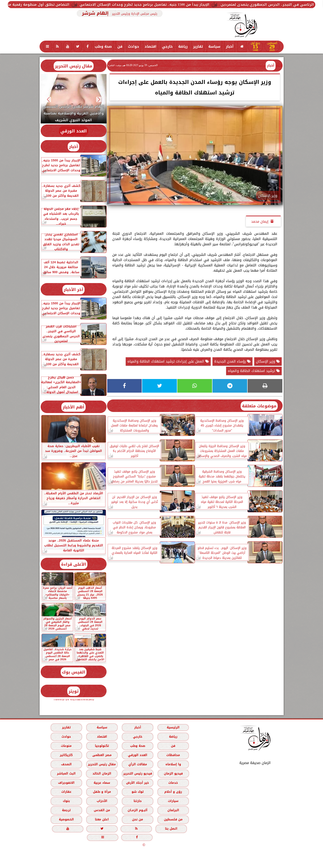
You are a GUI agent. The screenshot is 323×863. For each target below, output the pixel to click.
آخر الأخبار (73, 289)
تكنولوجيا (102, 746)
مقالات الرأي (137, 764)
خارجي (167, 46)
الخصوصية (66, 819)
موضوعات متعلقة (259, 406)
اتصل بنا (171, 829)
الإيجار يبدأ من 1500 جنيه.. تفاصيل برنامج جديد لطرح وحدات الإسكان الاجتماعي (203, 4)
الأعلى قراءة (73, 564)
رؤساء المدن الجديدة (230, 361)
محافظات (173, 755)
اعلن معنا (102, 819)
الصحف (66, 764)
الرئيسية (173, 727)
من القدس (102, 810)
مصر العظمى (101, 755)
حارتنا (137, 801)
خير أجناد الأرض (137, 783)
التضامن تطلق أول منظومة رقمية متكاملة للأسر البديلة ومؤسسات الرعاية (65, 4)
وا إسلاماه (173, 764)
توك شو (137, 792)
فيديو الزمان (173, 773)
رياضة (183, 46)
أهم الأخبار (73, 407)
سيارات (173, 801)
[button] (99, 99)
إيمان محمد (260, 221)
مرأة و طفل (102, 792)
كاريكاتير (66, 755)
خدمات (173, 783)
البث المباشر (66, 773)
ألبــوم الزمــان (137, 810)
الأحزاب (101, 801)
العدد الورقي (73, 131)
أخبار (230, 46)
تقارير (198, 46)
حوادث (133, 46)
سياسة (214, 46)
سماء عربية (102, 783)
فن (119, 46)
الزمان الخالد (101, 773)
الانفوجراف (66, 783)
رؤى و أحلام (173, 792)
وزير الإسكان (266, 361)
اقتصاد (150, 46)
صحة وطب (103, 46)
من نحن (137, 819)
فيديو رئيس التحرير (137, 773)
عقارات (66, 792)
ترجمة (66, 810)
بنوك (66, 801)
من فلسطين (173, 819)
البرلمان (173, 810)
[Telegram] (229, 386)
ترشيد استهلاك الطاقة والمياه (252, 370)
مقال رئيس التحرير (73, 66)
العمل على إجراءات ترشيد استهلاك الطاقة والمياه (166, 361)
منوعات (66, 746)
